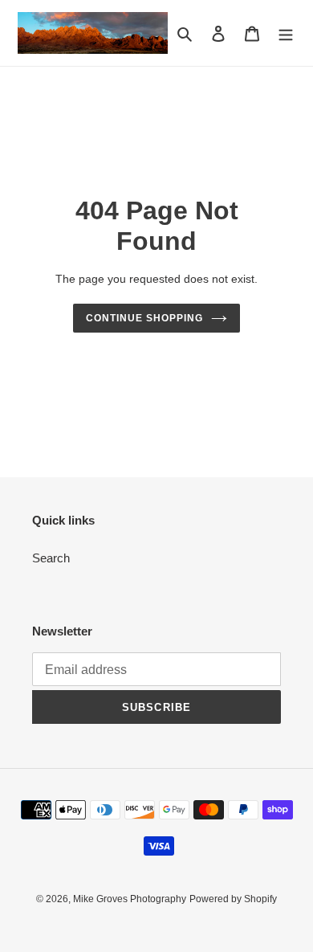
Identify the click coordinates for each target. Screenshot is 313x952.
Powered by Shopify (233, 899)
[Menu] (286, 33)
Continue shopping (144, 318)
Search (51, 558)
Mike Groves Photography (129, 899)
